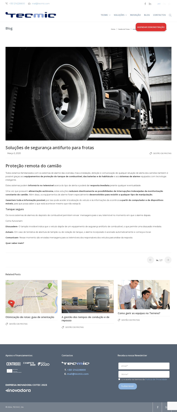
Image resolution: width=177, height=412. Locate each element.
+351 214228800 (17, 3)
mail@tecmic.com (41, 3)
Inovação (135, 14)
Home (113, 29)
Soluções (119, 14)
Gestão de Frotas (124, 29)
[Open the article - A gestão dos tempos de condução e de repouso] (88, 296)
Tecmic (104, 14)
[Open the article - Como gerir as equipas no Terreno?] (144, 294)
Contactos (159, 14)
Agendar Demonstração (151, 27)
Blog (147, 14)
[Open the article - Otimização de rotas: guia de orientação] (32, 296)
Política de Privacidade (156, 379)
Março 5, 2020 (14, 153)
